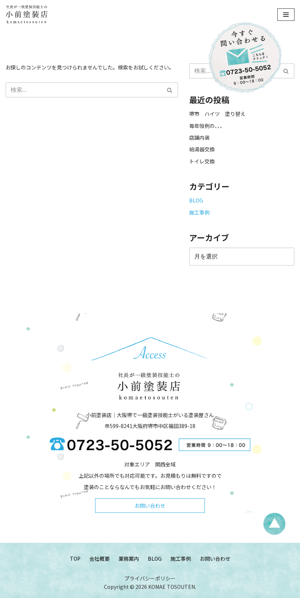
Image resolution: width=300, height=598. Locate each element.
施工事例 (199, 212)
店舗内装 (199, 137)
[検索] (170, 90)
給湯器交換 (202, 149)
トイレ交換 (202, 161)
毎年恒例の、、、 (207, 125)
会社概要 (99, 558)
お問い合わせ (150, 505)
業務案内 (129, 558)
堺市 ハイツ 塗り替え (220, 113)
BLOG (196, 200)
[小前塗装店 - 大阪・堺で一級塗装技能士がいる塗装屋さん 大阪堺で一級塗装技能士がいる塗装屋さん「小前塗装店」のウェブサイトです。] (27, 14)
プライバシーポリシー (150, 578)
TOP (75, 558)
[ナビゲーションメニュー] (286, 14)
